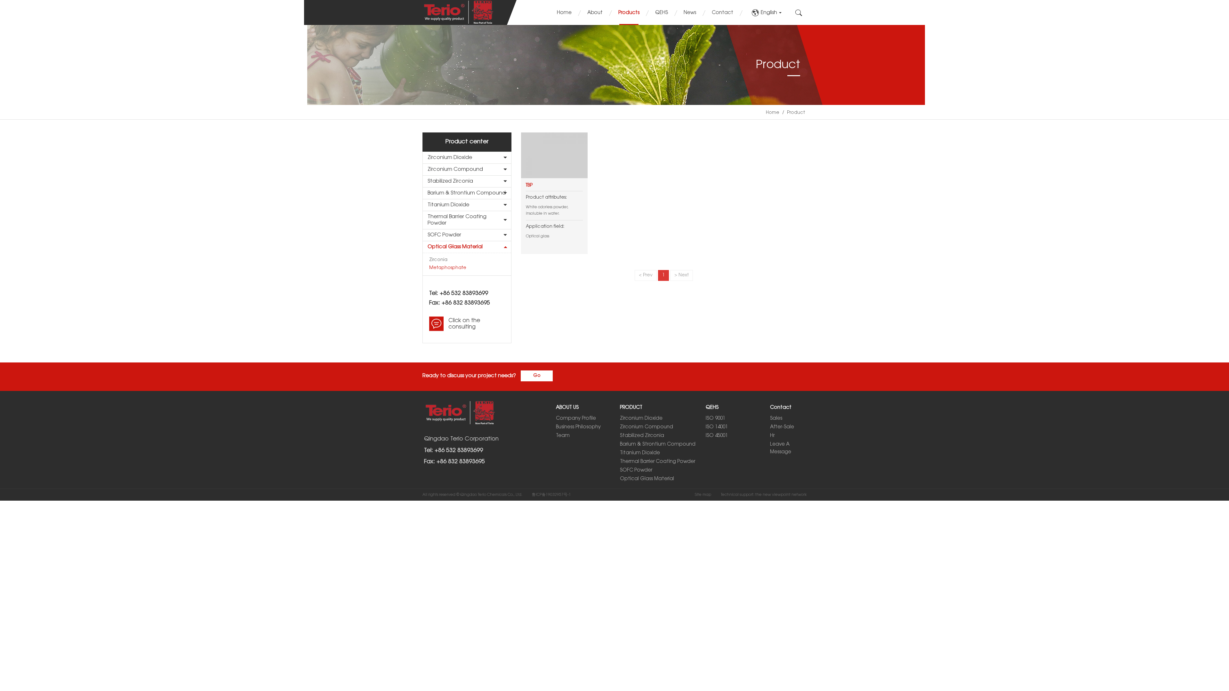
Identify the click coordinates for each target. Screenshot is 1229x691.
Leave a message (780, 448)
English (769, 12)
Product (796, 113)
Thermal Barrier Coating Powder (457, 220)
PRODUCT (631, 407)
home (772, 113)
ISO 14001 (717, 427)
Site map (703, 494)
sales (776, 418)
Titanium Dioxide (448, 205)
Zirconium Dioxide (450, 157)
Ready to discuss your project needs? (469, 375)
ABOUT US (567, 407)
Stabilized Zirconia (450, 181)
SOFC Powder (444, 235)
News (690, 13)
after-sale (782, 427)
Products (628, 13)
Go (537, 376)
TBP (529, 185)
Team (563, 435)
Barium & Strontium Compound (467, 193)
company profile (576, 418)
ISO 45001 (717, 435)
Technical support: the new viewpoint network (764, 494)
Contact (722, 13)
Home (564, 13)
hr (772, 435)
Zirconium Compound (455, 169)
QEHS (661, 13)
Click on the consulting (464, 324)
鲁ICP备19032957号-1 (551, 494)
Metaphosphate (447, 268)
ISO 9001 (715, 418)
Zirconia (438, 260)
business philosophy (578, 427)
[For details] (554, 155)
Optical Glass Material (455, 246)
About (595, 13)
